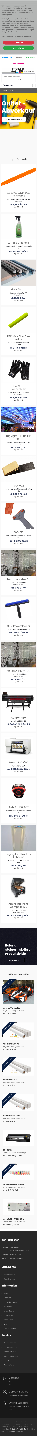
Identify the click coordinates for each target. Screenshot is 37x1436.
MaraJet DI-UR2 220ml (13, 1219)
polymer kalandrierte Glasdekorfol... (18, 583)
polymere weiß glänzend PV (14, 1046)
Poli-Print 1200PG (11, 1044)
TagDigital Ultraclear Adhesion (18, 855)
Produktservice (10, 1343)
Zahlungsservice (10, 1347)
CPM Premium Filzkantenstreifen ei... (18, 490)
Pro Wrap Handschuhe (19, 387)
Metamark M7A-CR (18, 671)
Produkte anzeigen (14, 119)
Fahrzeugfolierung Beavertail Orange (18, 200)
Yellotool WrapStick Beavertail (18, 194)
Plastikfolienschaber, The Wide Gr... (18, 537)
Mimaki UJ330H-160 (18, 721)
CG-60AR (7, 1150)
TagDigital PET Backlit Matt (18, 437)
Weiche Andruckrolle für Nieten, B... (18, 812)
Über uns (7, 1298)
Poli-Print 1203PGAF (12, 1115)
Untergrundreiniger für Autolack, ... (18, 247)
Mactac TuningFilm (12, 1008)
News (6, 1293)
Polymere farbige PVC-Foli (13, 1011)
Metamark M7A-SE (18, 579)
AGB (5, 1324)
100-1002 (18, 485)
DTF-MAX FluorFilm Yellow (18, 338)
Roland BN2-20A (18, 762)
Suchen (18, 79)
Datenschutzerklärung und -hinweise (16, 36)
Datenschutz (9, 1315)
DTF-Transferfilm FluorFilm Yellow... (18, 344)
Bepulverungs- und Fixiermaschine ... (18, 911)
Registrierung (9, 1279)
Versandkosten (10, 1329)
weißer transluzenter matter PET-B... (18, 443)
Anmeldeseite (9, 1275)
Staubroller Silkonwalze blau (18, 629)
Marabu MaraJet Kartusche (14, 1187)
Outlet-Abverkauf (11, 1356)
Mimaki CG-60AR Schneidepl (14, 1153)
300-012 (18, 532)
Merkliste (19, 58)
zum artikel (14, 960)
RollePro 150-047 (19, 807)
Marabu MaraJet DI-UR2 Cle (14, 1222)
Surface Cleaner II (18, 242)
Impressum (8, 1320)
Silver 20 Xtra (18, 289)
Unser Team (9, 1311)
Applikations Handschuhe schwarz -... (18, 393)
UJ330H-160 (18, 717)
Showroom (8, 1307)
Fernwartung (9, 1365)
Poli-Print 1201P (10, 1079)
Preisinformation (10, 1302)
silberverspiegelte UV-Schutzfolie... (18, 294)
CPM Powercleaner (18, 626)
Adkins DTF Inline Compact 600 (18, 905)
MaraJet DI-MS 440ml (13, 1184)
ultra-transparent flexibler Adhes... (18, 861)
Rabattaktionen (10, 1352)
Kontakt (7, 1361)
